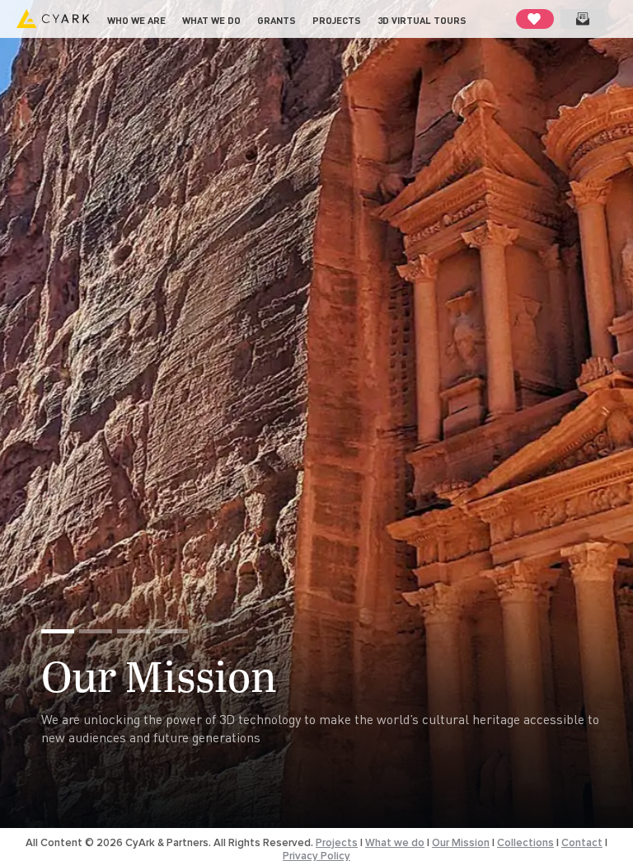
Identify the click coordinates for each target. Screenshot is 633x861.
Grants (276, 20)
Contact (582, 842)
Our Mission (159, 675)
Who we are (136, 20)
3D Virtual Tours (422, 20)
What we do (211, 20)
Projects (336, 20)
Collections (525, 842)
